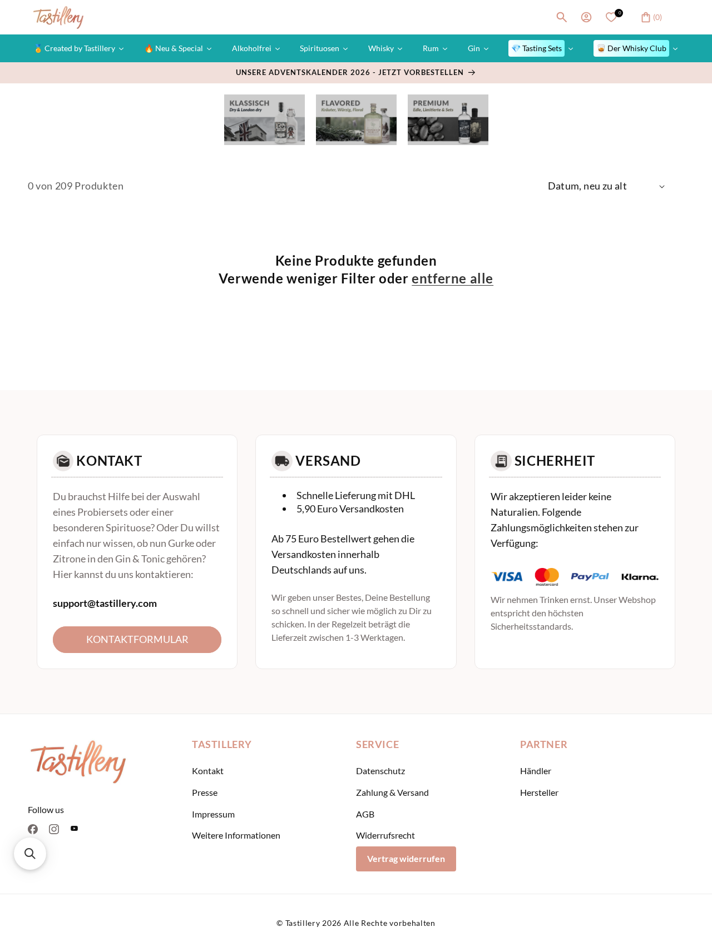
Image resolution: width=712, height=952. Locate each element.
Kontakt (208, 770)
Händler (535, 770)
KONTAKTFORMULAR (137, 639)
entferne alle (452, 278)
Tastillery (302, 923)
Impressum (213, 814)
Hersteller (539, 792)
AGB (365, 814)
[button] (562, 17)
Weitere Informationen (236, 835)
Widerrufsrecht (385, 835)
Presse (204, 792)
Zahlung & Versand (392, 792)
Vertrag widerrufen (406, 858)
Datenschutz (380, 770)
